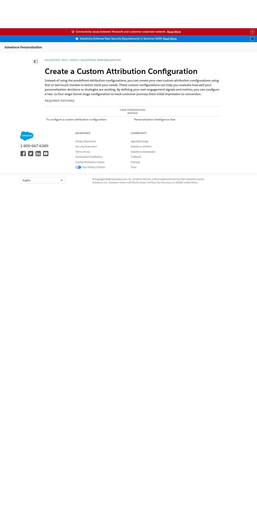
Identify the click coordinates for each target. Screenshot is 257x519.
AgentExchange (139, 141)
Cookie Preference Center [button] (89, 162)
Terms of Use (82, 151)
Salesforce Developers (143, 151)
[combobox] (42, 180)
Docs (74, 60)
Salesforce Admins (141, 146)
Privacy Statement (85, 141)
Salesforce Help (56, 60)
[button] (42, 180)
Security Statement (86, 146)
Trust (133, 167)
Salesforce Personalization (101, 60)
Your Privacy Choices (93, 167)
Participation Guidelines (88, 156)
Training (135, 162)
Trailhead (136, 156)
